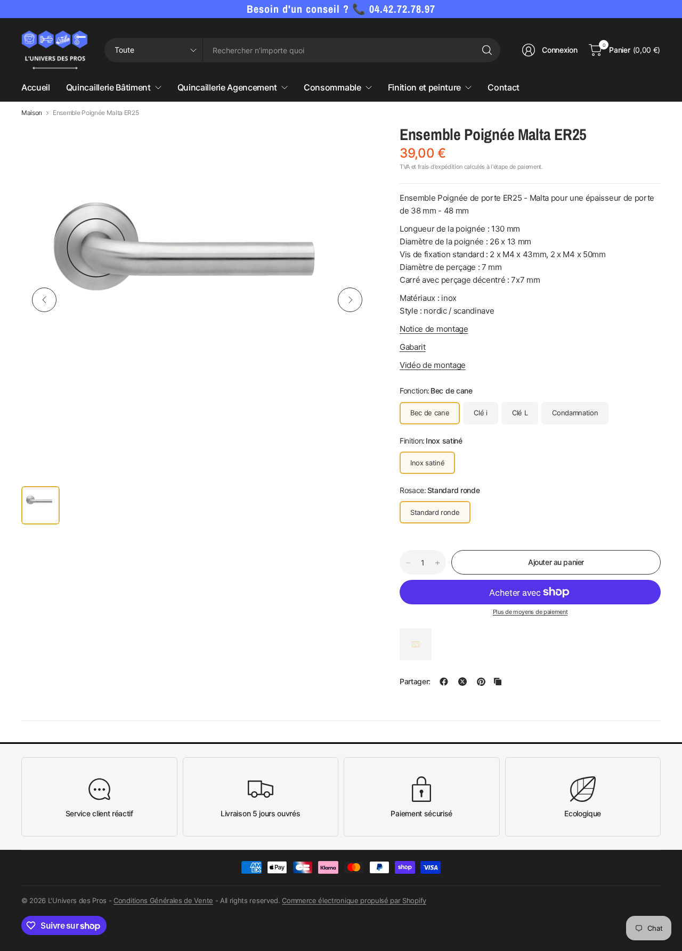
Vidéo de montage (433, 365)
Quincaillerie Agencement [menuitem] (227, 87)
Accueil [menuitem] (35, 87)
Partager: (415, 681)
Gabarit (413, 347)
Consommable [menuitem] (332, 87)
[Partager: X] (462, 681)
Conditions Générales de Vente (163, 900)
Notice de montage (434, 329)
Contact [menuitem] (503, 87)
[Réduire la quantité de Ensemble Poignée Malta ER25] (408, 563)
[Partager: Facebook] (444, 681)
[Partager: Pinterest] (481, 681)
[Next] (350, 300)
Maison (31, 113)
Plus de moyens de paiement (530, 612)
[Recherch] (487, 50)
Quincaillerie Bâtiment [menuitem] (108, 87)
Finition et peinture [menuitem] (424, 87)
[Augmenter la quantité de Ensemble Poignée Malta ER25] (437, 563)
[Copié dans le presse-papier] (498, 681)
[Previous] (44, 300)
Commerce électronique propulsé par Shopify (354, 900)
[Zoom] (352, 144)
